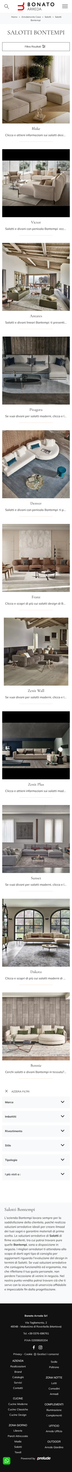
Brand (18, 1371)
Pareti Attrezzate (18, 1436)
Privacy (17, 1354)
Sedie (54, 1361)
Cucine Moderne (18, 1404)
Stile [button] (8, 1145)
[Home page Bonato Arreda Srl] (36, 6)
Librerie (17, 1430)
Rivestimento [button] (13, 1131)
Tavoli (18, 1452)
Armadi (54, 1394)
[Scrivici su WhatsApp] (6, 1461)
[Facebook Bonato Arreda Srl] (33, 1347)
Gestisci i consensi (48, 1354)
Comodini (54, 1388)
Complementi (54, 1415)
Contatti (18, 1388)
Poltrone (54, 1367)
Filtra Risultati (33, 46)
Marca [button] (9, 1102)
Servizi (18, 1382)
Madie (18, 1441)
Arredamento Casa (31, 16)
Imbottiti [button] (10, 1116)
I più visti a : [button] (13, 1174)
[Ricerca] (6, 6)
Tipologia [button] (11, 1160)
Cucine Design (17, 1414)
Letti (54, 1383)
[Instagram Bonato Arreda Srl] (39, 1347)
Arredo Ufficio (54, 1431)
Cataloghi (18, 1377)
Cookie (28, 1354)
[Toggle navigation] (65, 6)
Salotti (48, 16)
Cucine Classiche (18, 1409)
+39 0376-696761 (38, 1333)
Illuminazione (54, 1410)
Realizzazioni (18, 1366)
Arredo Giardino (54, 1447)
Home (14, 16)
